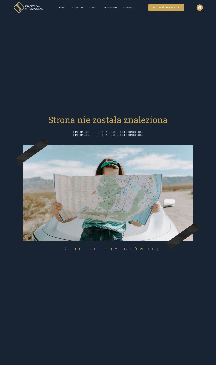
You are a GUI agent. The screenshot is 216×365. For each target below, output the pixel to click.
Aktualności (110, 7)
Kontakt (128, 7)
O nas (75, 7)
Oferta (93, 7)
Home (62, 7)
